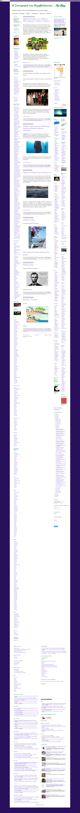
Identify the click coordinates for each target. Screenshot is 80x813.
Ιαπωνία (15, 568)
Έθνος (15, 679)
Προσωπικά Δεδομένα (56, 297)
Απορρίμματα (31, 166)
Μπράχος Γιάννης (17, 184)
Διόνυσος (15, 337)
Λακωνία (15, 465)
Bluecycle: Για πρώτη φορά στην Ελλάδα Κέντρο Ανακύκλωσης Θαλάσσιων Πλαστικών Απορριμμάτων (36, 128)
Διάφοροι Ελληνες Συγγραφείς (17, 143)
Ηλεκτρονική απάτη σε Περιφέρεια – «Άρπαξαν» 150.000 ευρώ (23, 781)
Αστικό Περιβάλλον (17, 616)
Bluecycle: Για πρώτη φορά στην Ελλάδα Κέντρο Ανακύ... (60, 433)
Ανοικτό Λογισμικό (56, 280)
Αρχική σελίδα (15, 13)
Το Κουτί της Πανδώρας (17, 683)
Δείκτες (56, 249)
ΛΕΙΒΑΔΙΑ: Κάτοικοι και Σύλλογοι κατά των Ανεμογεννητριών (23, 785)
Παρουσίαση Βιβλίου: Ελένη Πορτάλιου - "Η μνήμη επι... (60, 476)
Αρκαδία (15, 456)
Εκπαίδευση (63, 355)
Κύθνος (15, 513)
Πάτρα (15, 473)
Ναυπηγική (63, 192)
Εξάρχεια (15, 341)
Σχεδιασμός (56, 356)
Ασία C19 (56, 91)
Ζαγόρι (15, 459)
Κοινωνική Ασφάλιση (63, 269)
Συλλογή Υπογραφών (17, 294)
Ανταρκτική (16, 543)
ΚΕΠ (55, 212)
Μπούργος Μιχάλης (17, 57)
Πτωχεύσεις (56, 337)
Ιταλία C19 (56, 93)
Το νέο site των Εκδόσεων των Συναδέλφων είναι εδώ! (49, 725)
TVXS (15, 691)
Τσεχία (15, 608)
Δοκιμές (43, 663)
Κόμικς (29, 330)
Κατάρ (15, 579)
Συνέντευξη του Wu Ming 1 (45, 729)
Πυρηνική (63, 233)
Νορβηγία (15, 592)
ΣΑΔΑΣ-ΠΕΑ (16, 289)
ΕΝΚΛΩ (63, 149)
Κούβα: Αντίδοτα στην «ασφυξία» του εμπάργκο (21, 768)
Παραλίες (63, 313)
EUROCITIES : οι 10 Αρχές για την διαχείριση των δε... (60, 465)
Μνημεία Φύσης (63, 306)
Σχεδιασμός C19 (57, 98)
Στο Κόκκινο (16, 681)
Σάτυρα (63, 387)
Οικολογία (42, 66)
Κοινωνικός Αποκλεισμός (64, 271)
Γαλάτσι (15, 333)
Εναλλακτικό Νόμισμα (56, 168)
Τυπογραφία (63, 203)
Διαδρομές (16, 617)
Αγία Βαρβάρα (16, 321)
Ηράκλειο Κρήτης (16, 483)
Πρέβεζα (15, 474)
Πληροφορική (64, 198)
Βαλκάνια (15, 554)
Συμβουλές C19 (57, 97)
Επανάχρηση (57, 314)
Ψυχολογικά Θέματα (45, 676)
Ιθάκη (15, 502)
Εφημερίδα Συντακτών (63, 153)
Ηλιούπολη (16, 342)
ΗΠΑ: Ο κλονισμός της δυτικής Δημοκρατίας (20, 753)
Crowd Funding (57, 165)
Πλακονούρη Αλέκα (17, 203)
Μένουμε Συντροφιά (58, 83)
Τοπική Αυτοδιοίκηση (39, 120)
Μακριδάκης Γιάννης (17, 172)
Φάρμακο (63, 204)
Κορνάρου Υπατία (17, 161)
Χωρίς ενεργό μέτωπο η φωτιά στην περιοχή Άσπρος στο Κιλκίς (23, 715)
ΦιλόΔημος (56, 160)
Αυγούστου (57, 424)
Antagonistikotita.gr (17, 662)
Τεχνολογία (56, 267)
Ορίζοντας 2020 (56, 156)
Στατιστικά (56, 265)
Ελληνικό (15, 340)
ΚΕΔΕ (15, 276)
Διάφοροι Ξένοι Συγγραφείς (16, 144)
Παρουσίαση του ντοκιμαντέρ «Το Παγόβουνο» (48, 736)
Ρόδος (15, 524)
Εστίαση (63, 214)
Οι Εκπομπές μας (35, 13)
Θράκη (15, 399)
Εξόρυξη (63, 244)
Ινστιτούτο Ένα (16, 275)
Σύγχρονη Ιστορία (63, 389)
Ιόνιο (15, 504)
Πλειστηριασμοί (64, 272)
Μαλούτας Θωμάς (17, 173)
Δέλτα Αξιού (16, 393)
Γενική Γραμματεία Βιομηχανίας (19, 671)
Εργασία (56, 226)
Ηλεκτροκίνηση (57, 257)
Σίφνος (15, 526)
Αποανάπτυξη (57, 282)
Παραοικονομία (57, 328)
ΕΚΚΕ (55, 254)
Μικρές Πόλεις (16, 619)
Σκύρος (15, 531)
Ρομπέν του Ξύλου (63, 156)
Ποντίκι (15, 680)
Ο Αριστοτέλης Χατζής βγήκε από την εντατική (21, 746)
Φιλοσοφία (63, 390)
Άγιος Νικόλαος (16, 478)
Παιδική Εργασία (56, 231)
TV (62, 349)
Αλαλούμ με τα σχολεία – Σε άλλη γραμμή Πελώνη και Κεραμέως (23, 754)
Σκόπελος (15, 530)
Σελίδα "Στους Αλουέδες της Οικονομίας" (20, 650)
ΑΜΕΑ (63, 257)
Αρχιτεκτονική (64, 213)
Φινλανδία (15, 609)
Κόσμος (15, 583)
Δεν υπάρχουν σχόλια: (40, 165)
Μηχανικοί (56, 229)
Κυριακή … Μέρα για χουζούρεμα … (61, 451)
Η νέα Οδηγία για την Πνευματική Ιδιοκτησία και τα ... (60, 467)
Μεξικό (15, 590)
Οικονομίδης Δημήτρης (16, 189)
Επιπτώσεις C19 (57, 92)
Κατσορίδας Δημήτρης (16, 157)
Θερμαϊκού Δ (16, 397)
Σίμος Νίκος (16, 210)
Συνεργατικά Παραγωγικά (63, 161)
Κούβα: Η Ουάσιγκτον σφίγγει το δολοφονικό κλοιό (21, 747)
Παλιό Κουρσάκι (16, 284)
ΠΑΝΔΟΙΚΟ (16, 283)
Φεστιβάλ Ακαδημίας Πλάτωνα (63, 139)
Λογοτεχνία (63, 369)
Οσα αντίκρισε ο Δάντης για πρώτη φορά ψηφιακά (21, 755)
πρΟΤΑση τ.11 (42, 13)
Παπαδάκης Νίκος (17, 91)
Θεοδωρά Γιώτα (16, 85)
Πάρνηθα (15, 358)
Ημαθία (15, 396)
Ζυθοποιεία (63, 188)
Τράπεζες (56, 329)
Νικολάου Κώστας (17, 186)
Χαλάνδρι (15, 379)
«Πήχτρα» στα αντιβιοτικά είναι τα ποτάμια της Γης (37, 173)
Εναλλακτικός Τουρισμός (64, 336)
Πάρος (15, 523)
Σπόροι (56, 299)
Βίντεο (15, 632)
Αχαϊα (15, 457)
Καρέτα (63, 299)
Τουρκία (15, 607)
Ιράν (15, 571)
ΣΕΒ (15, 290)
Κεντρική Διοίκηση (38, 66)
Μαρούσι (15, 351)
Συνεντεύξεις (16, 220)
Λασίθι (15, 485)
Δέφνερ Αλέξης (16, 84)
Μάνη (15, 466)
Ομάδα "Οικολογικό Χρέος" (18, 651)
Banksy (15, 106)
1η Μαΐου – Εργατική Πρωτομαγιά (60, 485)
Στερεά (15, 428)
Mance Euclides (16, 116)
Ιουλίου (57, 425)
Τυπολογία (56, 360)
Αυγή (15, 678)
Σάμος (15, 525)
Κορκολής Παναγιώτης (16, 160)
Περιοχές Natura (63, 316)
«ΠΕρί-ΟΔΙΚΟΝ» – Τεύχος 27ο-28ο (47, 653)
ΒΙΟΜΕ (63, 147)
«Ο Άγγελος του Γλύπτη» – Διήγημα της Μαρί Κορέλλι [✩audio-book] (52, 651)
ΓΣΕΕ (15, 259)
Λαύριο (15, 347)
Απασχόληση (57, 143)
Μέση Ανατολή (16, 588)
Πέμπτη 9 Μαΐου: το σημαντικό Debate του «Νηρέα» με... (60, 471)
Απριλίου (57, 488)
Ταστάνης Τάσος (16, 222)
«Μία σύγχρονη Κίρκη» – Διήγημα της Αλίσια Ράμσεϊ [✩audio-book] (51, 648)
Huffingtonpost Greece (17, 688)
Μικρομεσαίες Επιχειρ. (57, 323)
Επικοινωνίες (64, 187)
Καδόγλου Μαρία (16, 147)
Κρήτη (15, 484)
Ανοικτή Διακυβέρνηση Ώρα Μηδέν (61, 463)
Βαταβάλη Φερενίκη (17, 126)
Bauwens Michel (16, 107)
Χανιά (15, 487)
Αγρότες (56, 142)
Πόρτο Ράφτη (16, 368)
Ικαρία (15, 503)
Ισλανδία (15, 573)
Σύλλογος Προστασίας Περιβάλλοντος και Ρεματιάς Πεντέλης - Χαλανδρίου (53, 681)
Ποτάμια (63, 320)
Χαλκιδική (15, 415)
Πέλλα (15, 408)
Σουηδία (15, 602)
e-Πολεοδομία (16, 670)
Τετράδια (43, 674)
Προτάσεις (15, 100)
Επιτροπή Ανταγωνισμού (57, 206)
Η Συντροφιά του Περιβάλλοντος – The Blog (38, 5)
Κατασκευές (63, 215)
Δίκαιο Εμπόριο (64, 148)
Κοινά (55, 287)
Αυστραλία (16, 550)
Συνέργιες (56, 266)
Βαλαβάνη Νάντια (17, 123)
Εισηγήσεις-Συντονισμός (16, 54)
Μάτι (15, 348)
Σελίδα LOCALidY (17, 648)
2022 (56, 414)
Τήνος (15, 535)
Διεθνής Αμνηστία (17, 263)
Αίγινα (15, 320)
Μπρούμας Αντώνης (17, 185)
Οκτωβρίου (57, 421)
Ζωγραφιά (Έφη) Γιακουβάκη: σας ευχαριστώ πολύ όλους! (60, 431)
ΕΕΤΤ (15, 268)
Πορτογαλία (16, 598)
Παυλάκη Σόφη (16, 199)
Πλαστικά (48, 166)
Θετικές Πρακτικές (56, 191)
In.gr (15, 689)
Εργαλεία (56, 169)
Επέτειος (63, 358)
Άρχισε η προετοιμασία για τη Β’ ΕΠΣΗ (20, 801)
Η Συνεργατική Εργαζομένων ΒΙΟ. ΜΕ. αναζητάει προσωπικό (50, 706)
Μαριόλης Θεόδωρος (17, 174)
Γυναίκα (63, 260)
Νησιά (15, 522)
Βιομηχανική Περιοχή (56, 369)
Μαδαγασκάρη (16, 589)
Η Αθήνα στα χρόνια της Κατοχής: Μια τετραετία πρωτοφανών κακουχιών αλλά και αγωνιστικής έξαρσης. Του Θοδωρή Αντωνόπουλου (55, 752)
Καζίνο (15, 618)
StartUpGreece (16, 669)
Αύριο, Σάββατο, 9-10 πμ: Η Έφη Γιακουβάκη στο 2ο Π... (60, 482)
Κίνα (15, 578)
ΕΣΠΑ (55, 130)
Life (55, 141)
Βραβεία (27, 66)
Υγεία (62, 341)
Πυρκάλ (15, 367)
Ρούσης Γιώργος (16, 209)
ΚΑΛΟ (63, 133)
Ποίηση (63, 385)
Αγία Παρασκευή (16, 322)
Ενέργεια (63, 231)
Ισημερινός (16, 572)
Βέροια (15, 390)
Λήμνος (15, 515)
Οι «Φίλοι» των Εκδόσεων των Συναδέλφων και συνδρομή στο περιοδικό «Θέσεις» (54, 726)
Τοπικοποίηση (64, 136)
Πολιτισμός (63, 386)
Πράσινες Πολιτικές (56, 353)
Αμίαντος (63, 243)
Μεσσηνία (15, 468)
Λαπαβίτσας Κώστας (17, 170)
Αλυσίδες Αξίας (57, 343)
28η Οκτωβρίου (48, 773)
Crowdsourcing (57, 166)
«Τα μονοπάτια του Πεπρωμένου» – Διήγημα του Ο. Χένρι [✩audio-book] (52, 652)
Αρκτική (15, 545)
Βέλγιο (15, 553)
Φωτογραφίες (43, 293)
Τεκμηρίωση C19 (57, 100)
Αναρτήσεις (57, 507)
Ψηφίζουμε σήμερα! (28, 265)
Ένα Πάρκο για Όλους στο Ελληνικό (17, 250)
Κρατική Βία (56, 215)
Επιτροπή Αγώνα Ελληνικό (16, 274)
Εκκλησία (63, 354)
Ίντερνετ (56, 366)
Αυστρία (15, 549)
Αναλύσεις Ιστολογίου (16, 51)
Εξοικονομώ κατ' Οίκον (56, 147)
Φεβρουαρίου (58, 491)
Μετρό (56, 372)
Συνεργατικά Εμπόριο (63, 159)
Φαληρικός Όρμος (17, 377)
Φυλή (15, 378)
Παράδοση (63, 383)
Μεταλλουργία (64, 191)
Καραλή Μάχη (16, 150)
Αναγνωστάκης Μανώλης (16, 119)
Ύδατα (63, 288)
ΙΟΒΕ (55, 258)
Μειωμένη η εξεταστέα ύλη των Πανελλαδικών (21, 756)
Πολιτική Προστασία (41, 330)
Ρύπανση (63, 325)
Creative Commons (56, 272)
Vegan (63, 256)
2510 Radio (16, 78)
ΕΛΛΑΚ (56, 284)
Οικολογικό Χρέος (63, 309)
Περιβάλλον (25, 67)
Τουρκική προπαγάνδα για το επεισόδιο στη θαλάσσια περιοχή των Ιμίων (24, 757)
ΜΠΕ (62, 302)
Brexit (15, 541)
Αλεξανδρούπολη (16, 388)
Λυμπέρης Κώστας (17, 171)
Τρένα (55, 373)
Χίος (15, 536)
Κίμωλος (15, 507)
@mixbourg (16, 658)
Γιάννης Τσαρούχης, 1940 (50, 757)
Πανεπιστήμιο (44, 670)
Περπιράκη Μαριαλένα (16, 201)
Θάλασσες (37, 166)
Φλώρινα (15, 414)
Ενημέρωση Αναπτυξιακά (56, 132)
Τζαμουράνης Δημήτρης (16, 224)
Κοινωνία (27, 330)
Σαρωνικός (16, 370)
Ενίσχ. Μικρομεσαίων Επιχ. (57, 145)
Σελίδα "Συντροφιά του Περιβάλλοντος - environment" (22, 649)
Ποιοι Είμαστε (22, 13)
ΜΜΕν (63, 370)
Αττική (15, 329)
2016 (56, 496)
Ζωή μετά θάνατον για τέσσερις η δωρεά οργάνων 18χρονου (23, 733)
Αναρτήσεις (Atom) (29, 336)
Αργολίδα (15, 455)
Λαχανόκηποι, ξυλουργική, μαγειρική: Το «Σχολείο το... (61, 478)
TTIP (62, 284)
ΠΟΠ (55, 350)
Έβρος (15, 387)
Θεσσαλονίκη (16, 398)
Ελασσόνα (15, 437)
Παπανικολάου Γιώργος (16, 196)
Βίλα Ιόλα (15, 330)
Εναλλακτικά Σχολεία (63, 357)
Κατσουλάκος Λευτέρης (16, 87)
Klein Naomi (16, 113)
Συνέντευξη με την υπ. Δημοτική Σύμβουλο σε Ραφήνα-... (60, 444)
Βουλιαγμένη (16, 331)
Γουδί (15, 336)
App (55, 239)
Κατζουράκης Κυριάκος (16, 155)
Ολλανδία (15, 593)
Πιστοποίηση (57, 351)
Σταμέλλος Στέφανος (17, 214)
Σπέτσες (15, 532)
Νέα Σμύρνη (16, 355)
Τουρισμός (63, 219)
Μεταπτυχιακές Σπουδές (64, 372)
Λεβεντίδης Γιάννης (17, 88)
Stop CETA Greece (17, 247)
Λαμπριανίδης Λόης (17, 169)
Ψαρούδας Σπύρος (17, 238)
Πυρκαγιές (63, 321)
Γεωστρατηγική (57, 197)
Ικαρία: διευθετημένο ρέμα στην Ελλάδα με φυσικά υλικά (60, 480)
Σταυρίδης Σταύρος (17, 216)
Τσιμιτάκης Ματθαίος (17, 227)
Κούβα (15, 582)
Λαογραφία (63, 368)
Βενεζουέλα (16, 555)
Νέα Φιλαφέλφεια (16, 356)
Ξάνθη (15, 407)
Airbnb (63, 211)
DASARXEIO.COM (28, 27)
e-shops (63, 212)
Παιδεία (34, 330)
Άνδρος (15, 493)
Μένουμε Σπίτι (57, 82)
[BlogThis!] (46, 65)
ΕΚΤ (55, 255)
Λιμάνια (56, 370)
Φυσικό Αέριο (64, 238)
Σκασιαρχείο (16, 293)
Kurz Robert (16, 114)
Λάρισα (15, 441)
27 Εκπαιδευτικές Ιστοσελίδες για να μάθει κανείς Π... (61, 460)
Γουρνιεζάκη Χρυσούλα (16, 74)
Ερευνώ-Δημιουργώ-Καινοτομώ (56, 150)
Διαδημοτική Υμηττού (17, 262)
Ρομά (62, 276)
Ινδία (15, 569)
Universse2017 (64, 131)
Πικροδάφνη (16, 366)
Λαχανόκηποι (64, 154)
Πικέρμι (33, 120)
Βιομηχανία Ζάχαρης (63, 183)
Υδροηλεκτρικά (64, 237)
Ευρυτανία (16, 424)
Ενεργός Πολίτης (63, 263)
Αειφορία (56, 342)
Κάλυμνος (15, 505)
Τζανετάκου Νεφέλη (17, 225)
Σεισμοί (63, 326)
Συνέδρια (15, 101)
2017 (56, 495)
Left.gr (15, 690)
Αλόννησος (16, 495)
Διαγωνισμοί (56, 250)
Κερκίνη (15, 404)
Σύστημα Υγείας (57, 99)
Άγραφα (15, 434)
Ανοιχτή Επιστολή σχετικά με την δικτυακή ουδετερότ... (60, 458)
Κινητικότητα (64, 339)
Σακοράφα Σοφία (16, 213)
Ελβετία (15, 563)
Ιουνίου (57, 426)
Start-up (56, 185)
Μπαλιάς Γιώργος (17, 183)
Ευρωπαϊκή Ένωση (33, 66)
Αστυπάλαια (16, 496)
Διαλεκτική (43, 662)
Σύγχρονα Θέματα (44, 673)
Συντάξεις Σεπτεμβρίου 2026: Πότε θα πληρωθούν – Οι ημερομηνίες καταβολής (26, 738)
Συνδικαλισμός (57, 232)
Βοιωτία (15, 423)
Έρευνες (34, 166)
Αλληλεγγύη (56, 277)
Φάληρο (15, 376)
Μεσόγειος (15, 591)
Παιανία (15, 359)
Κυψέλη (15, 346)
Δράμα (15, 394)
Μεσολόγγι (16, 467)
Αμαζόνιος (15, 542)
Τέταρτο (15, 682)
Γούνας (63, 186)
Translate (61, 502)
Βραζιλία (15, 559)
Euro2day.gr (16, 687)
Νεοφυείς (56, 154)
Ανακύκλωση (27, 166)
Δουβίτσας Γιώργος (17, 146)
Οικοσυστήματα (46, 66)
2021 (56, 415)
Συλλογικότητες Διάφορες (16, 297)
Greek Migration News (45, 657)
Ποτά (62, 199)
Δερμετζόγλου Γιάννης (16, 140)
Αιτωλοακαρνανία (17, 454)
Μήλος (15, 517)
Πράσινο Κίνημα (16, 286)
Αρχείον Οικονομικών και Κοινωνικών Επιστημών (49, 661)
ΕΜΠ (55, 256)
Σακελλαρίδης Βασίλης (16, 212)
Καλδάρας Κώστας (17, 149)
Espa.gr (15, 664)
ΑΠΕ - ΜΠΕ (16, 677)
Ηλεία (15, 460)
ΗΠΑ (15, 565)
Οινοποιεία (63, 193)
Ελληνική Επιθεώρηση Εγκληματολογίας (47, 664)
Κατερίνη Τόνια (16, 153)
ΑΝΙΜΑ (15, 251)
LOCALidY (28, 13)
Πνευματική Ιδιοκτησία (56, 263)
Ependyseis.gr (16, 663)
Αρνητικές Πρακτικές (56, 188)
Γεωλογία (63, 294)
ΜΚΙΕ (15, 279)
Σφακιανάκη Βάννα (17, 221)
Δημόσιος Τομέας (56, 199)
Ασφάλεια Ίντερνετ (56, 245)
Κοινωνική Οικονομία (56, 152)
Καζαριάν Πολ (16, 148)
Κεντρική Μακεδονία (17, 403)
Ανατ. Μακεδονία (16, 389)
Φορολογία (56, 330)
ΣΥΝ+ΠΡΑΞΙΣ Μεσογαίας (16, 292)
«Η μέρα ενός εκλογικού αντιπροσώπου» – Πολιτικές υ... (61, 450)
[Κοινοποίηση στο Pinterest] (49, 65)
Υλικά (62, 220)
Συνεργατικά (63, 157)
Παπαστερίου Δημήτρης (16, 198)
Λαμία (15, 426)
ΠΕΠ (55, 133)
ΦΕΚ (55, 222)
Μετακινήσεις (64, 303)
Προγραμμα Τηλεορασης (44, 699)
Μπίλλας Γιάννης (16, 181)
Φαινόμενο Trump (63, 277)
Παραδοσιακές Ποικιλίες (57, 296)
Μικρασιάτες (63, 373)
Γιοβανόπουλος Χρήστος (16, 135)
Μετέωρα (15, 443)
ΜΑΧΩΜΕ (15, 278)
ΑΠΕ (62, 224)
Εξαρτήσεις (63, 264)
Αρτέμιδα (15, 327)
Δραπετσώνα (16, 338)
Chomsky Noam (16, 111)
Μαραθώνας (16, 349)
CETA (55, 307)
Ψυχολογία (63, 342)
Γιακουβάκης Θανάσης (16, 133)
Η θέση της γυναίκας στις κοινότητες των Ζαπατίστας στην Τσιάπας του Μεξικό (53, 737)
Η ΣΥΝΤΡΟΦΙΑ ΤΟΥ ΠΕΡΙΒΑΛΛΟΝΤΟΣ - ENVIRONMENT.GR (16, 29)
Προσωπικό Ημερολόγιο (32, 293)
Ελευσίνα (15, 339)
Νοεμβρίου (57, 420)
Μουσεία (63, 374)
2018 (56, 494)
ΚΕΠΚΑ (15, 277)
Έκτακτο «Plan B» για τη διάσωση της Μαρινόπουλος (54, 789)
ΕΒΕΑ (15, 264)
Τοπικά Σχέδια (57, 359)
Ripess (15, 244)
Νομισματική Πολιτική (56, 325)
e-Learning (56, 241)
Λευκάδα (15, 516)
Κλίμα (63, 300)
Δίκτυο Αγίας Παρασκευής (16, 261)
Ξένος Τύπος (16, 187)
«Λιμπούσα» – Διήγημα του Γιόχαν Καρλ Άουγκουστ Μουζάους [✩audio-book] (53, 649)
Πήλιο (15, 444)
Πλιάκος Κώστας (16, 204)
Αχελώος (15, 422)
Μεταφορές (56, 371)
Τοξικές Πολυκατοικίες (16, 624)
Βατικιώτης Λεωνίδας (17, 127)
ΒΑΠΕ (63, 227)
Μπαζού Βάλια (16, 182)
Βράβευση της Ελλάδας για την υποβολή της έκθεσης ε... (60, 429)
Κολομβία (15, 581)
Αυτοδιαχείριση (64, 132)
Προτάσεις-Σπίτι (57, 84)
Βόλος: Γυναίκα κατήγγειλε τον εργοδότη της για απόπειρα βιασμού (24, 778)
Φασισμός (63, 279)
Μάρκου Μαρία (16, 89)
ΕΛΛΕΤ (15, 269)
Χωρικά (15, 628)
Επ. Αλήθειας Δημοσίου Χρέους (17, 272)
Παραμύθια (63, 384)
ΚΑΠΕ (63, 232)
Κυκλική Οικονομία (44, 166)
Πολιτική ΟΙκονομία (44, 671)
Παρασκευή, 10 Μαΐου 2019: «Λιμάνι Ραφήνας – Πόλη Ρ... (61, 469)
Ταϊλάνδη (15, 606)
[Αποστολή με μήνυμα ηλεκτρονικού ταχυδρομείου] (45, 65)
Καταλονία (15, 580)
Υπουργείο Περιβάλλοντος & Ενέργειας (20, 672)
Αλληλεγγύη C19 (57, 89)
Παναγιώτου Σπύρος (17, 190)
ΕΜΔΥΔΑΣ (15, 270)
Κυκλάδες (15, 511)
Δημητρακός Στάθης (17, 141)
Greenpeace (16, 242)
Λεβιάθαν (43, 667)
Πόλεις (15, 620)
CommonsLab (16, 112)
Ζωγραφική (63, 360)
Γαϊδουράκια (64, 293)
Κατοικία (63, 265)
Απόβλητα (63, 292)
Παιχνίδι (63, 381)
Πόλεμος (15, 599)
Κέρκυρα (15, 506)
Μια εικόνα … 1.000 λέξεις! (30, 300)
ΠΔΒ (62, 194)
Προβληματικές (57, 336)
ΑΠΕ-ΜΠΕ (27, 182)
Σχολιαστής (43, 672)
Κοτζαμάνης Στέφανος (16, 164)
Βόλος (15, 436)
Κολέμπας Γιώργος (17, 158)
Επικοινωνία (48, 13)
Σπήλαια (63, 327)
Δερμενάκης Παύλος (17, 138)
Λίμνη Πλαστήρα (16, 442)
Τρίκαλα (15, 445)
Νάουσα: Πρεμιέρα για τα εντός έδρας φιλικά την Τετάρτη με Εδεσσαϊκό (24, 802)
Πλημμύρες (63, 318)
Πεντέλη (15, 361)
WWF (15, 248)
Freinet (63, 348)
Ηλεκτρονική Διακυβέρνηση (57, 207)
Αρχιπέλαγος (16, 257)
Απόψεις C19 (57, 90)
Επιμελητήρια (57, 204)
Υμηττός (15, 375)
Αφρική (15, 552)
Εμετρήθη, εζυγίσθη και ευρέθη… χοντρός (20, 737)
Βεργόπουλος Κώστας (16, 130)
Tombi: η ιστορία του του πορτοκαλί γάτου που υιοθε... (61, 462)
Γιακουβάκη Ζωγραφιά (29, 120)
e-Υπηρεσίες (56, 195)
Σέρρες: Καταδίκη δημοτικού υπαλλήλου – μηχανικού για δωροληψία (24, 786)
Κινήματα (63, 266)
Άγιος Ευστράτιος (17, 492)
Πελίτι (15, 285)
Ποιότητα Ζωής (64, 340)
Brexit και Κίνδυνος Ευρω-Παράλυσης (51, 794)
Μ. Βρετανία (16, 587)
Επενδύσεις (56, 189)
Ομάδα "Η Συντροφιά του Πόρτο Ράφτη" (20, 652)
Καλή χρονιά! (43, 728)
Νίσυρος (15, 521)
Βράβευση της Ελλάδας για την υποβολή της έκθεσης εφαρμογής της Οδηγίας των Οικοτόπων (36, 20)
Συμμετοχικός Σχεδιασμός (57, 355)
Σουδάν (15, 601)
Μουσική (63, 375)
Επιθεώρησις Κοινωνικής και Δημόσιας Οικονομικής (49, 665)
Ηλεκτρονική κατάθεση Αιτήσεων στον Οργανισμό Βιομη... (60, 456)
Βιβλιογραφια (64, 351)
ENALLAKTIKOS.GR (27, 137)
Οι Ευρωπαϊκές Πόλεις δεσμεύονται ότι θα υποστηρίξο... (61, 484)
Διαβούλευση (57, 348)
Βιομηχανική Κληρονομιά (56, 347)
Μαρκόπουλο (16, 350)
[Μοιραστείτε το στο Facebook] (48, 65)
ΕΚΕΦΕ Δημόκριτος (56, 253)
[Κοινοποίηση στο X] (47, 65)
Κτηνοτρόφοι (57, 153)
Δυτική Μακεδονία (17, 395)
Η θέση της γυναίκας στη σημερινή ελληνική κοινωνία (49, 741)
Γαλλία (15, 560)
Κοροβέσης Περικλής (17, 162)
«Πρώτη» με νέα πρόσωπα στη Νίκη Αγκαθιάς (21, 798)
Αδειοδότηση (57, 186)
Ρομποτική (63, 200)
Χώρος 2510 (16, 94)
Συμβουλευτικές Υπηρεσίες (57, 135)
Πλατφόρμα (56, 262)
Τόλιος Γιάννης (16, 228)
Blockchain (56, 240)
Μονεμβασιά (16, 469)
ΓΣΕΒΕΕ (15, 258)
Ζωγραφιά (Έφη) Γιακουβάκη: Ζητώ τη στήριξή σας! (61, 446)
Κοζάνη (15, 405)
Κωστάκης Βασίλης (17, 165)
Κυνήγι (63, 301)
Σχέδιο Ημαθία (16, 621)
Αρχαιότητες (63, 350)
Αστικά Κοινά (57, 283)
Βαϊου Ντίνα (16, 128)
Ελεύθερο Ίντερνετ (56, 286)
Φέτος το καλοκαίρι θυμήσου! (60, 454)
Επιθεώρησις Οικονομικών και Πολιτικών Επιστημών (49, 666)
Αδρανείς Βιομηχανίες (56, 335)
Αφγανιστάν (16, 551)
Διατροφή (63, 335)
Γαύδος (15, 482)
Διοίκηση (29, 66)
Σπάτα (15, 371)
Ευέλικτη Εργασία (56, 228)
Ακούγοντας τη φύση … (29, 220)
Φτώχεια (63, 280)
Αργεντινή (15, 544)
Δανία (15, 562)
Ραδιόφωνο (16, 633)
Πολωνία (15, 597)
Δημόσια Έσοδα (56, 311)
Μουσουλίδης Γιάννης (16, 178)
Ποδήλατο (63, 319)
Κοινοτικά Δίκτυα (56, 289)
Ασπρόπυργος (16, 328)
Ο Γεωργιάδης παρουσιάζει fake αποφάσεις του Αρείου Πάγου (23, 743)
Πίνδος (15, 427)
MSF (15, 243)
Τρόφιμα (63, 201)
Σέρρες (15, 413)
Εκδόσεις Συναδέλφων (64, 151)
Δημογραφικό (64, 261)
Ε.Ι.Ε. (55, 251)
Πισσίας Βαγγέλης (17, 202)
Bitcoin (56, 164)
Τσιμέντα (63, 202)
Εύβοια (15, 425)
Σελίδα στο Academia (17, 66)
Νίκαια (15, 357)
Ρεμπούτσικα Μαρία (17, 208)
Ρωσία (15, 600)
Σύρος (15, 533)
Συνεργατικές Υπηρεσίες (64, 162)
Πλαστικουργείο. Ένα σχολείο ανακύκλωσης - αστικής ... (60, 448)
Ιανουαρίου (57, 492)
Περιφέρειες (27, 293)
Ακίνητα (56, 367)
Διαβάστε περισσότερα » (26, 62)
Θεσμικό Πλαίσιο (56, 209)
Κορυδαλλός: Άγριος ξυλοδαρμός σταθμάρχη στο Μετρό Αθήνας (23, 775)
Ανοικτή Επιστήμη (56, 278)
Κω (14, 512)
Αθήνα (15, 323)
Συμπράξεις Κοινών (56, 300)
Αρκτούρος (16, 256)
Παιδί (62, 378)
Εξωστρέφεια (56, 349)
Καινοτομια (40, 166)
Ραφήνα (35, 120)
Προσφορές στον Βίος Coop (46, 735)
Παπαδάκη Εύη (16, 90)
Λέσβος (15, 514)
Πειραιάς (15, 360)
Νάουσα (15, 406)
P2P (55, 273)
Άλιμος (15, 319)
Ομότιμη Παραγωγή (56, 294)
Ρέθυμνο (15, 486)
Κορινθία (15, 464)
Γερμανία (15, 561)
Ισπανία (15, 574)
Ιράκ (15, 570)
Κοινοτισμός (56, 290)
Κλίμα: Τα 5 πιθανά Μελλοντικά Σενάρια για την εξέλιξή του (54, 784)
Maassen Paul (16, 115)
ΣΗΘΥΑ (63, 234)
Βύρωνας (15, 332)
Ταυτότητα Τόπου (17, 622)
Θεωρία (63, 364)
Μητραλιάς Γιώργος (17, 175)
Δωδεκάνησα (16, 498)
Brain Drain (56, 305)
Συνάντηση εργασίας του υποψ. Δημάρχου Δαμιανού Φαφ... (60, 441)
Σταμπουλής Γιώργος (17, 215)
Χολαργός (15, 380)
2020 (56, 416)
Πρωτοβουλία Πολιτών (16, 288)
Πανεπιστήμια (64, 382)
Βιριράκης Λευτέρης (17, 131)
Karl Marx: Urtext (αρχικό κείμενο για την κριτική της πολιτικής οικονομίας (52, 730)
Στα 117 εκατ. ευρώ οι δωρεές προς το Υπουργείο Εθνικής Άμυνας (24, 736)
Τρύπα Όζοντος (64, 328)
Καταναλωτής (64, 338)
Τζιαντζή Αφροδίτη (17, 226)
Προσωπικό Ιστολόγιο (16, 65)
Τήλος (15, 534)
